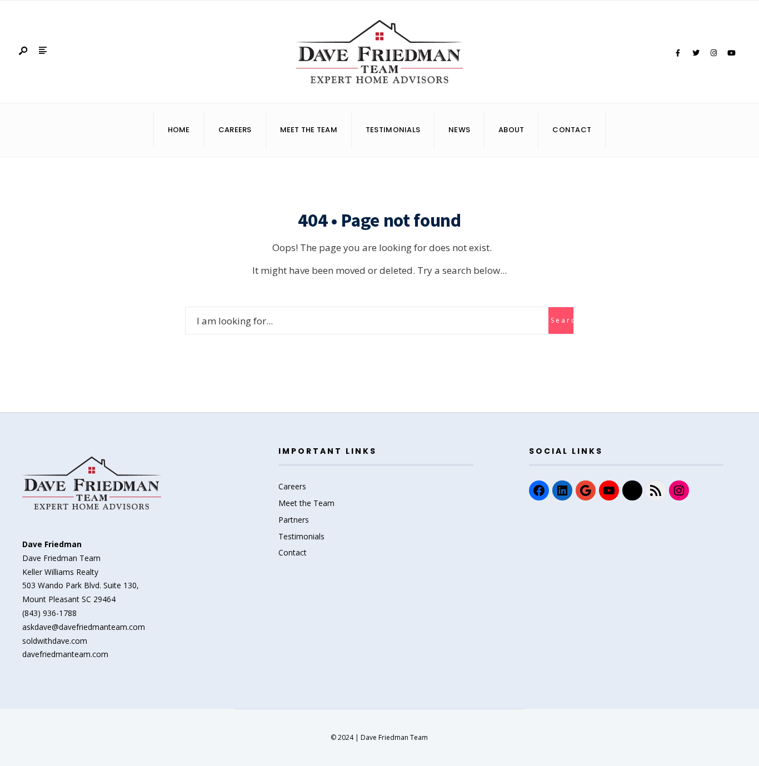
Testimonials (393, 129)
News (459, 129)
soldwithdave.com (54, 640)
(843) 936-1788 (49, 613)
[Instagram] (713, 53)
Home (179, 129)
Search (562, 320)
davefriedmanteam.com (65, 654)
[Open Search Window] (24, 51)
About (511, 129)
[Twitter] (696, 53)
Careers (235, 129)
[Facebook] (678, 53)
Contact (571, 129)
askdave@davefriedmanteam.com (83, 627)
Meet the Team (306, 503)
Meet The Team (308, 129)
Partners (293, 519)
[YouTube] (731, 53)
